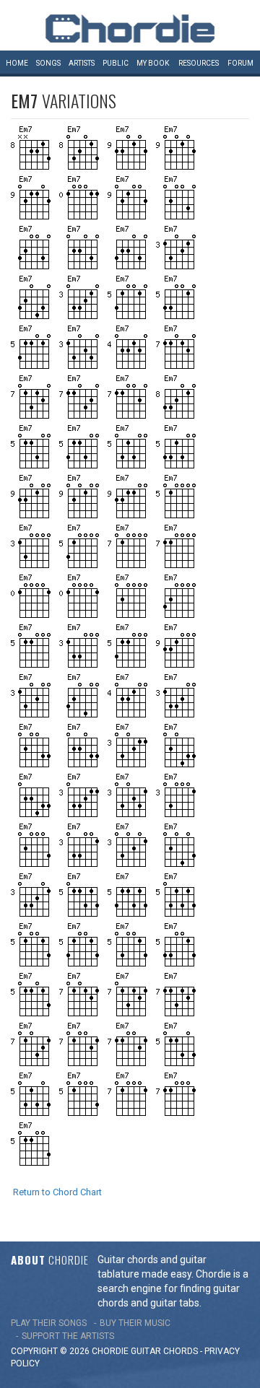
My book (152, 63)
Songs (48, 63)
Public (116, 63)
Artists (82, 63)
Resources (198, 63)
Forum (241, 63)
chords (180, 1351)
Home (17, 63)
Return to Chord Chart (57, 1192)
